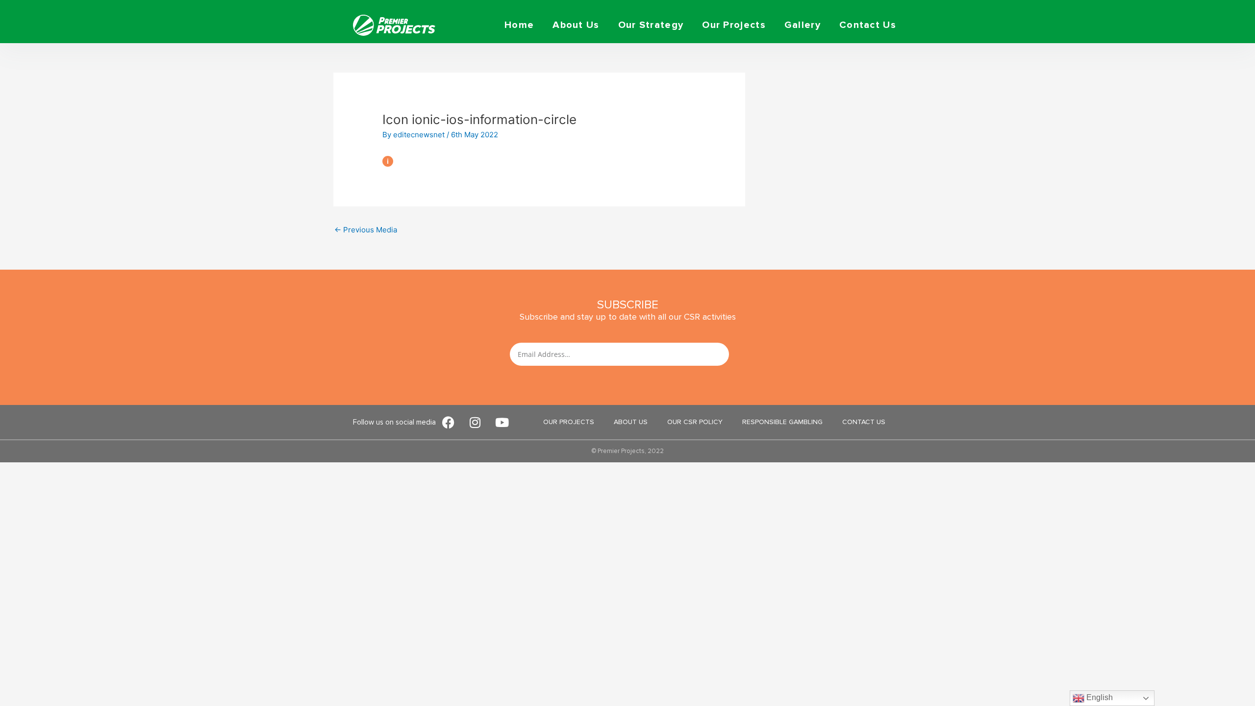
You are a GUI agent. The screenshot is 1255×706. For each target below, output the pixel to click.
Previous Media (365, 229)
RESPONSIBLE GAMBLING (782, 422)
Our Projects (734, 25)
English (1098, 697)
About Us (575, 25)
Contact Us (867, 25)
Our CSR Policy (695, 422)
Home (519, 25)
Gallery (802, 25)
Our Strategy (651, 25)
